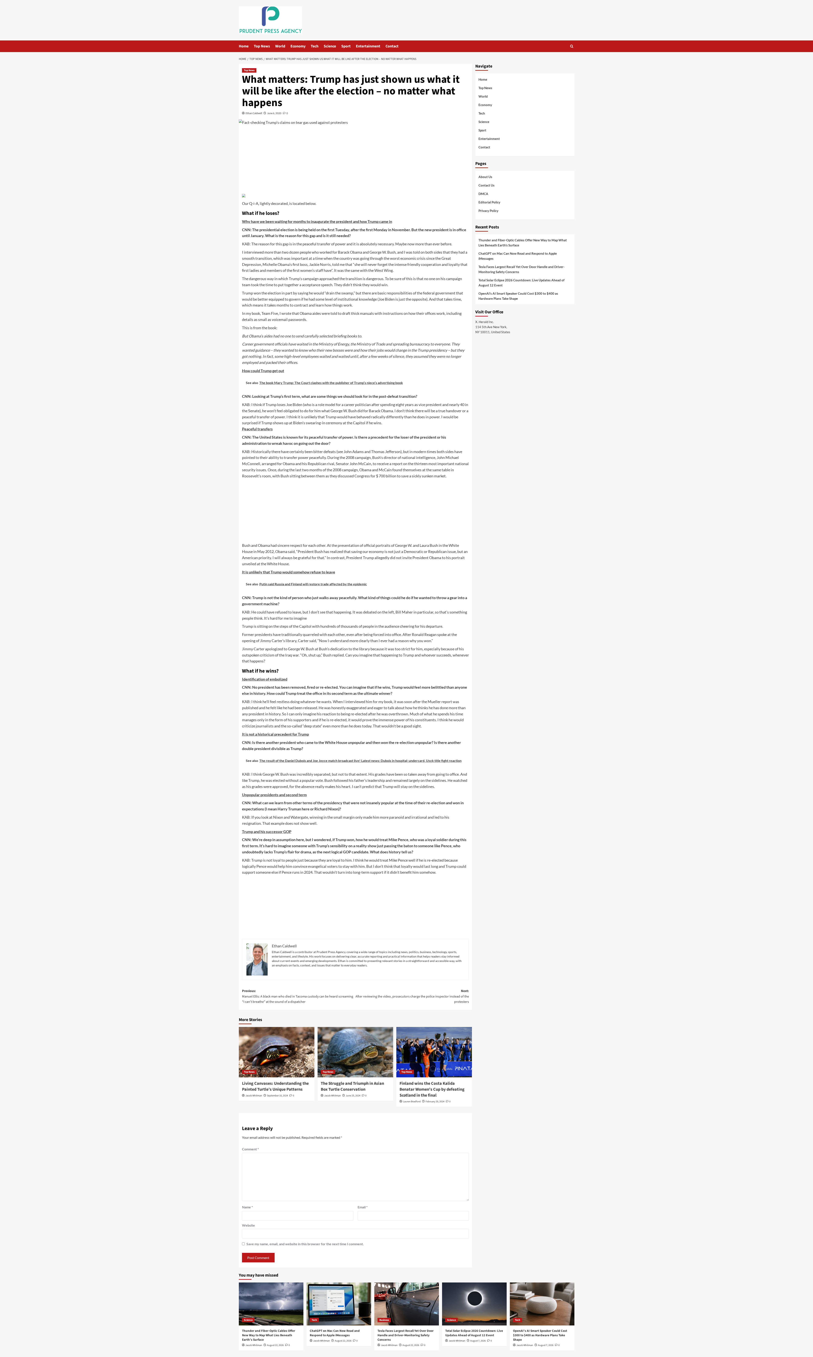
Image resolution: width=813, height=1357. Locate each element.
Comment (250, 1149)
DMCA (483, 194)
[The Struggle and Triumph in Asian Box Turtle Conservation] (355, 1052)
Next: (412, 996)
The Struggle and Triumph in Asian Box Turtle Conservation (352, 1086)
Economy (298, 46)
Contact (392, 46)
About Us (485, 177)
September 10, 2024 (277, 1095)
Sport (346, 46)
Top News (262, 46)
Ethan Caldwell (254, 113)
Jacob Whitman (253, 1095)
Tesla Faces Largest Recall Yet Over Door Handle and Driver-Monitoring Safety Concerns (521, 269)
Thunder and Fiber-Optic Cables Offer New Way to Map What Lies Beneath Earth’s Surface (522, 242)
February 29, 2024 (435, 1101)
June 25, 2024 (353, 1095)
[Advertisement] (355, 160)
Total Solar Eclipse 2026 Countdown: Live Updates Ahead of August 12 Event (521, 282)
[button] (571, 46)
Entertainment (368, 46)
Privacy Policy (488, 211)
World (280, 46)
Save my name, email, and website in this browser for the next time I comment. (305, 1244)
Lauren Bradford (412, 1101)
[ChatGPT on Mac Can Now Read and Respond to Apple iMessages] (339, 1303)
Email (363, 1207)
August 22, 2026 (275, 1345)
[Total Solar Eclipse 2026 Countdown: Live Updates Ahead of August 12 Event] (474, 1303)
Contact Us (486, 185)
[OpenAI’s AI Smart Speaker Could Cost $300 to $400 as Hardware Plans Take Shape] (542, 1303)
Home (244, 46)
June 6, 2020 (274, 113)
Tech (314, 46)
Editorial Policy (489, 202)
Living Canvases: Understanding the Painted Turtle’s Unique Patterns (275, 1086)
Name (247, 1207)
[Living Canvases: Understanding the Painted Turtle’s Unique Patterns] (276, 1052)
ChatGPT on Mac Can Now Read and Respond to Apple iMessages (517, 256)
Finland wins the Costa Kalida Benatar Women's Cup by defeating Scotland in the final (432, 1089)
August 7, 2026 (478, 1341)
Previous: (297, 996)
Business (384, 1320)
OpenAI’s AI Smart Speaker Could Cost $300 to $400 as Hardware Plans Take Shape (518, 296)
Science (330, 46)
